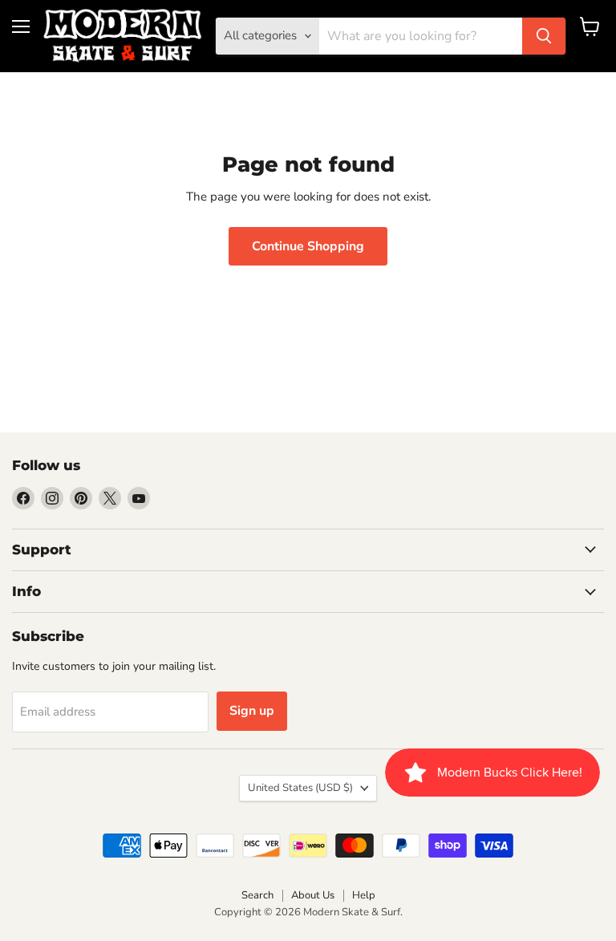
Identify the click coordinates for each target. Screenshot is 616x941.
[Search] (543, 36)
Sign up (251, 711)
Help (363, 895)
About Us (312, 895)
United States (300, 788)
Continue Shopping (308, 246)
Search (257, 895)
